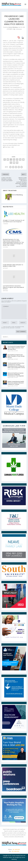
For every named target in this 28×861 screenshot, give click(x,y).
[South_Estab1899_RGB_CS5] (14, 571)
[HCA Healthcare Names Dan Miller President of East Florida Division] (5, 356)
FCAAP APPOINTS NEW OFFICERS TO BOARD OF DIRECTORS (13, 265)
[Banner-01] (14, 748)
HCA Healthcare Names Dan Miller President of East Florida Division (16, 356)
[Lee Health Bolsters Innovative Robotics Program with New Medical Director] (14, 277)
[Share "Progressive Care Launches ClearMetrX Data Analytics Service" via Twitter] (7, 159)
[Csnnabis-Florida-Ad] (14, 467)
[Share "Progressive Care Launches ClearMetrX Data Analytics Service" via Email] (14, 162)
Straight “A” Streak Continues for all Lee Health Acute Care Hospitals (13, 221)
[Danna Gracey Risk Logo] (14, 495)
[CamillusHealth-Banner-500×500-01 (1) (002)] (14, 627)
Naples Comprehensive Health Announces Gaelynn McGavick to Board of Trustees (16, 383)
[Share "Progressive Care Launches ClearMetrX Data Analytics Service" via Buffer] (23, 159)
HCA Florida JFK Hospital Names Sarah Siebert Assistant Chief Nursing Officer (16, 348)
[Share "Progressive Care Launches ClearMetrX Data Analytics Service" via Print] (17, 162)
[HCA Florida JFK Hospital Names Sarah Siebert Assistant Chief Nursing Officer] (5, 347)
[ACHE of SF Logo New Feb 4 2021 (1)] (14, 688)
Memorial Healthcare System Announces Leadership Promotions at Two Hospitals (16, 374)
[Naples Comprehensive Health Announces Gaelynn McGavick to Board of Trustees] (5, 382)
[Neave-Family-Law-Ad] (14, 546)
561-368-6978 (15, 851)
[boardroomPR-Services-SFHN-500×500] (14, 779)
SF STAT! (9, 29)
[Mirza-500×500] (14, 658)
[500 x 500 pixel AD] (14, 436)
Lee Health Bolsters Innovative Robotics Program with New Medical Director (13, 287)
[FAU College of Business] (14, 520)
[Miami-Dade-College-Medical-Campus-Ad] (14, 405)
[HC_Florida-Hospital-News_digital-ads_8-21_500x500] (14, 596)
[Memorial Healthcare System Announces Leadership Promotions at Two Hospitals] (5, 374)
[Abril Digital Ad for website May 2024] (14, 717)
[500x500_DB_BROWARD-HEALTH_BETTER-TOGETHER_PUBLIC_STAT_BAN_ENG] (14, 811)
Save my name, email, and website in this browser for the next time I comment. (12, 327)
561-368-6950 (16, 849)
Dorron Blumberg (13, 27)
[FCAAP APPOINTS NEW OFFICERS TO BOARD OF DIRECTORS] (14, 255)
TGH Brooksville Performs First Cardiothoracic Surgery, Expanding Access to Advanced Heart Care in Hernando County (16, 365)
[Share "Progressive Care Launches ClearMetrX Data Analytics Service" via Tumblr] (14, 159)
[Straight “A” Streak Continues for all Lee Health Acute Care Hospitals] (14, 214)
